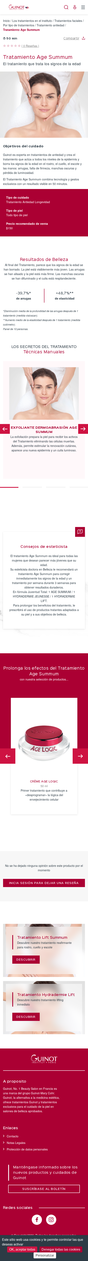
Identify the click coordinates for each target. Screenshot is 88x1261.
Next (83, 429)
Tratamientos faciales (68, 21)
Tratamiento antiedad (50, 25)
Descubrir (26, 960)
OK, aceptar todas (22, 1249)
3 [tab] (55, 485)
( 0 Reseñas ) (30, 46)
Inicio (6, 21)
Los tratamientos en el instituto (32, 21)
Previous (5, 429)
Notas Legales (16, 1143)
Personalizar (45, 1255)
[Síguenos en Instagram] (51, 1220)
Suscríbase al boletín (44, 1189)
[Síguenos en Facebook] (37, 1220)
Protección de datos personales (27, 1149)
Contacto (12, 1136)
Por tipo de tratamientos (18, 25)
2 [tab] (32, 485)
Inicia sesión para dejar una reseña (44, 883)
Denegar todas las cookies (61, 1249)
